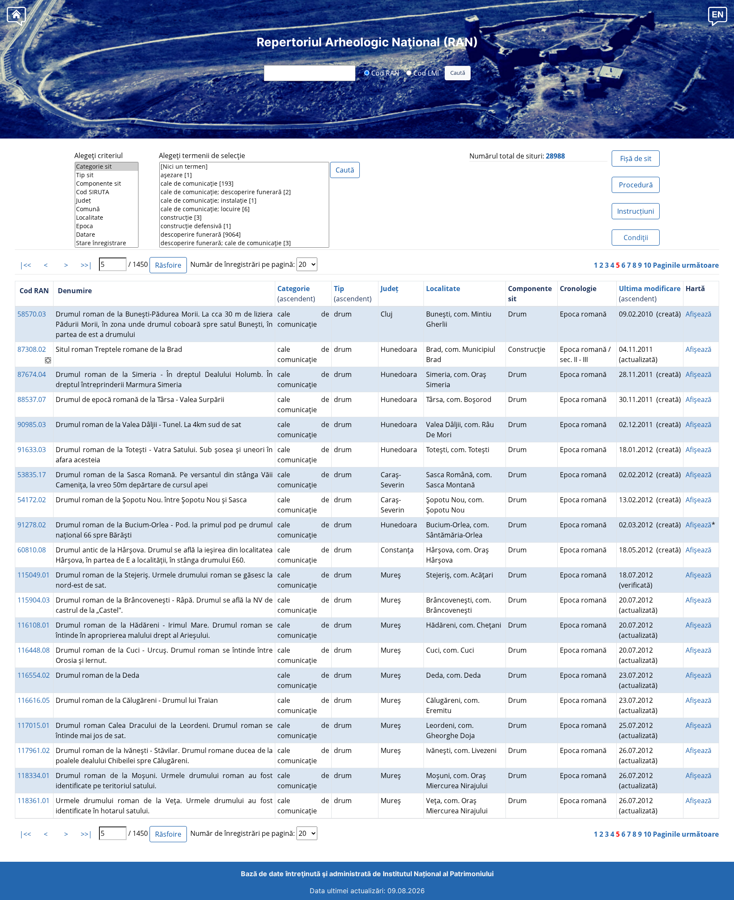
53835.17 (31, 474)
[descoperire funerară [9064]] (244, 234)
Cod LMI (425, 72)
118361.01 (33, 800)
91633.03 (31, 449)
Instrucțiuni (635, 211)
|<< (25, 265)
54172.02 (31, 499)
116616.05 (33, 700)
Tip (339, 288)
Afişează (698, 314)
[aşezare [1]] (244, 175)
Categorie (293, 288)
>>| (86, 265)
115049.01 (33, 575)
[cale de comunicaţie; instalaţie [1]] (244, 200)
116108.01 (33, 625)
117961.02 (33, 750)
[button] (717, 15)
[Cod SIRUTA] (106, 192)
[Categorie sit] (106, 166)
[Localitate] (106, 217)
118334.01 (33, 775)
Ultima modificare (649, 288)
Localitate (443, 288)
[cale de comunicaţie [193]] (244, 183)
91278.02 (31, 524)
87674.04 (31, 374)
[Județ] (106, 200)
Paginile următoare (686, 265)
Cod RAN (384, 72)
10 (647, 265)
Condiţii (636, 237)
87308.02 (31, 349)
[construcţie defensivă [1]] (244, 226)
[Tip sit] (106, 175)
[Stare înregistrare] (106, 243)
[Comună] (106, 209)
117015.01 (33, 725)
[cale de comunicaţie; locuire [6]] (244, 209)
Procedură (636, 185)
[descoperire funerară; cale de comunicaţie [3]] (244, 243)
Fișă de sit (636, 158)
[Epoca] (106, 226)
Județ (389, 288)
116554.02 (33, 675)
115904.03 (33, 600)
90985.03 (31, 424)
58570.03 (31, 314)
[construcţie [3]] (244, 217)
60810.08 (31, 550)
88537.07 (31, 399)
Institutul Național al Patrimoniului (438, 873)
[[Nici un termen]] (244, 166)
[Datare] (106, 234)
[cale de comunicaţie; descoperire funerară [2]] (244, 192)
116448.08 (33, 650)
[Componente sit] (106, 183)
